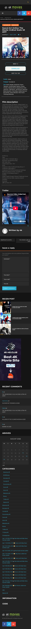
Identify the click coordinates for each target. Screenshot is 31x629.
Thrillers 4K (5, 499)
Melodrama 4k (6, 493)
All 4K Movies (6, 475)
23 (26, 456)
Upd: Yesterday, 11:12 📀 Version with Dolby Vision (14, 575)
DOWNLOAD (15, 69)
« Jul (3, 465)
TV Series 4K (5, 532)
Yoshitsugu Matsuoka (8, 94)
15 (23, 453)
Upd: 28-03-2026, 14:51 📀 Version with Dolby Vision (14, 558)
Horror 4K (5, 490)
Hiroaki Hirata (20, 88)
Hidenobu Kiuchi (12, 88)
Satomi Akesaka (14, 92)
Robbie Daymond (23, 91)
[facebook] (19, 13)
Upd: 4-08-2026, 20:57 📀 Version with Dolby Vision (14, 565)
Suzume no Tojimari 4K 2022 (11, 403)
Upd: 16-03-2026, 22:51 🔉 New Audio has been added (15, 550)
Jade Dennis (12, 89)
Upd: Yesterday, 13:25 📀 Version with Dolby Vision (14, 578)
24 (4, 459)
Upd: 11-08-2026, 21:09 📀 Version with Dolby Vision (14, 543)
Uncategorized (5, 535)
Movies (4, 496)
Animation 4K (6, 25)
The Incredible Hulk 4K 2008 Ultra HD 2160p (14, 395)
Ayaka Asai (17, 84)
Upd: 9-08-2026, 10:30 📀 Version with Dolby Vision (14, 568)
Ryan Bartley (6, 92)
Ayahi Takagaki (10, 84)
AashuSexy (5, 401)
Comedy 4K (5, 481)
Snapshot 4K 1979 (6, 240)
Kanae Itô (25, 89)
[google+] (28, 13)
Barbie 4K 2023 (6, 426)
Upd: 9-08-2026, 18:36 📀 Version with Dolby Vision (14, 572)
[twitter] (24, 13)
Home (1, 17)
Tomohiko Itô (12, 82)
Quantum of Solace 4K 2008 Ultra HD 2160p (19, 307)
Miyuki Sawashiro (7, 91)
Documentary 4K (6, 484)
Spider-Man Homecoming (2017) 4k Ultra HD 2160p (20, 318)
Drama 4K (5, 487)
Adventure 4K (8, 17)
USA (3, 590)
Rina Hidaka (15, 91)
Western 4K (5, 502)
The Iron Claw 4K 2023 (24, 240)
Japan (9, 79)
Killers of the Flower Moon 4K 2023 (13, 419)
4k (7, 34)
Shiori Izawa (21, 92)
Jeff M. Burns (19, 89)
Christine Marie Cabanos (14, 86)
